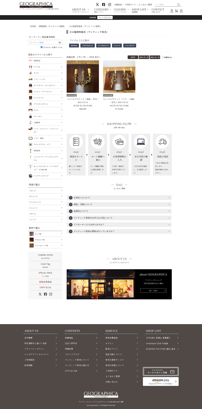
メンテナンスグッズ (41, 176)
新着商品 (37, 61)
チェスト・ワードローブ (43, 92)
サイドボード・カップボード (44, 85)
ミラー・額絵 (39, 138)
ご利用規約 (29, 359)
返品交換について (114, 354)
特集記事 (69, 348)
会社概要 (28, 337)
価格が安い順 (154, 57)
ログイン (110, 343)
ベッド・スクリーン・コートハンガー (46, 130)
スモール (32, 214)
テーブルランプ (103, 45)
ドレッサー (38, 116)
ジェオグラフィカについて (36, 354)
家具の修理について (115, 365)
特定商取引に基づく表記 (35, 343)
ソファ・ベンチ (39, 79)
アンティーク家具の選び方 (77, 365)
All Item (74, 45)
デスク (36, 110)
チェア (36, 73)
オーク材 (38, 234)
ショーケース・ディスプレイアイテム (46, 158)
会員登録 (118, 4)
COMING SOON (45, 256)
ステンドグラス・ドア (42, 144)
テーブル (37, 67)
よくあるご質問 (145, 4)
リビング (32, 190)
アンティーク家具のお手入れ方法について (91, 217)
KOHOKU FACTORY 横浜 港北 (160, 349)
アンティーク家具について (77, 359)
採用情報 (28, 365)
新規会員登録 (45, 281)
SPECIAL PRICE (45, 274)
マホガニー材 (40, 240)
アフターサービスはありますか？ (87, 224)
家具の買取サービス (115, 359)
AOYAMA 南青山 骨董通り (158, 337)
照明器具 (37, 151)
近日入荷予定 (71, 343)
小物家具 (37, 122)
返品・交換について (81, 204)
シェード (117, 45)
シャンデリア (129, 45)
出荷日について (79, 211)
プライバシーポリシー (34, 348)
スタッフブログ (72, 354)
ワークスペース (35, 202)
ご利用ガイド (130, 4)
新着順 (133, 57)
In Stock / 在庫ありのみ (53, 47)
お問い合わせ (112, 381)
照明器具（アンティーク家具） (52, 26)
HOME (33, 26)
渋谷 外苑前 (157, 343)
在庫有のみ (168, 57)
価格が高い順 (143, 57)
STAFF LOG (45, 287)
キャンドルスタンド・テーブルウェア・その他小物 (46, 168)
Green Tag (45, 265)
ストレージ (33, 208)
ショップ (32, 219)
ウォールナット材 (41, 245)
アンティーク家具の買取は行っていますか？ (92, 231)
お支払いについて (80, 197)
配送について (112, 348)
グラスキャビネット (41, 104)
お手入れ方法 (71, 370)
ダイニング (33, 196)
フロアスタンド (87, 45)
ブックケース (39, 98)
